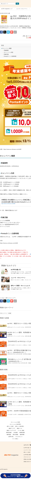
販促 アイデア (12, 428)
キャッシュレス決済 (15, 422)
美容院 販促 (22, 432)
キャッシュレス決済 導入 (15, 424)
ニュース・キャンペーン (21, 8)
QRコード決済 (10, 426)
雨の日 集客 (15, 434)
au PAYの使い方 (16, 269)
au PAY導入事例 (27, 454)
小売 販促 (15, 432)
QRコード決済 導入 (19, 426)
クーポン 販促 (21, 430)
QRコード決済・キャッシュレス (20, 285)
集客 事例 (22, 434)
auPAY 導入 (11, 436)
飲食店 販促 (8, 432)
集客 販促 (9, 434)
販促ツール (19, 428)
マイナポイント (19, 436)
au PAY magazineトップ (6, 8)
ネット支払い (15, 438)
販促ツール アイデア (11, 430)
